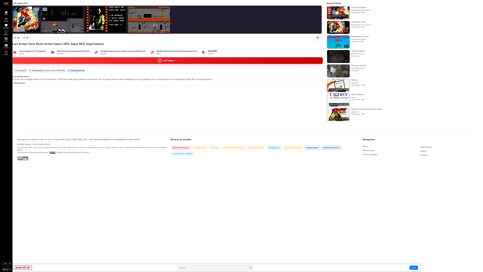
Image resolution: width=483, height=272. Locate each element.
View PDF (212, 51)
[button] (318, 19)
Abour (365, 146)
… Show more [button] (18, 83)
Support (423, 151)
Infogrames (273, 148)
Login (414, 268)
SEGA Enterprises (331, 148)
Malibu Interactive (292, 148)
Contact (424, 155)
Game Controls (77, 71)
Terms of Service (370, 154)
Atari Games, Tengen (182, 154)
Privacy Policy (369, 150)
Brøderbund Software (234, 148)
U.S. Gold (215, 148)
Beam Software (256, 148)
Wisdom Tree (200, 148)
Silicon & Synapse (181, 148)
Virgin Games (312, 148)
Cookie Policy (426, 147)
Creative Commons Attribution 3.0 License (72, 152)
